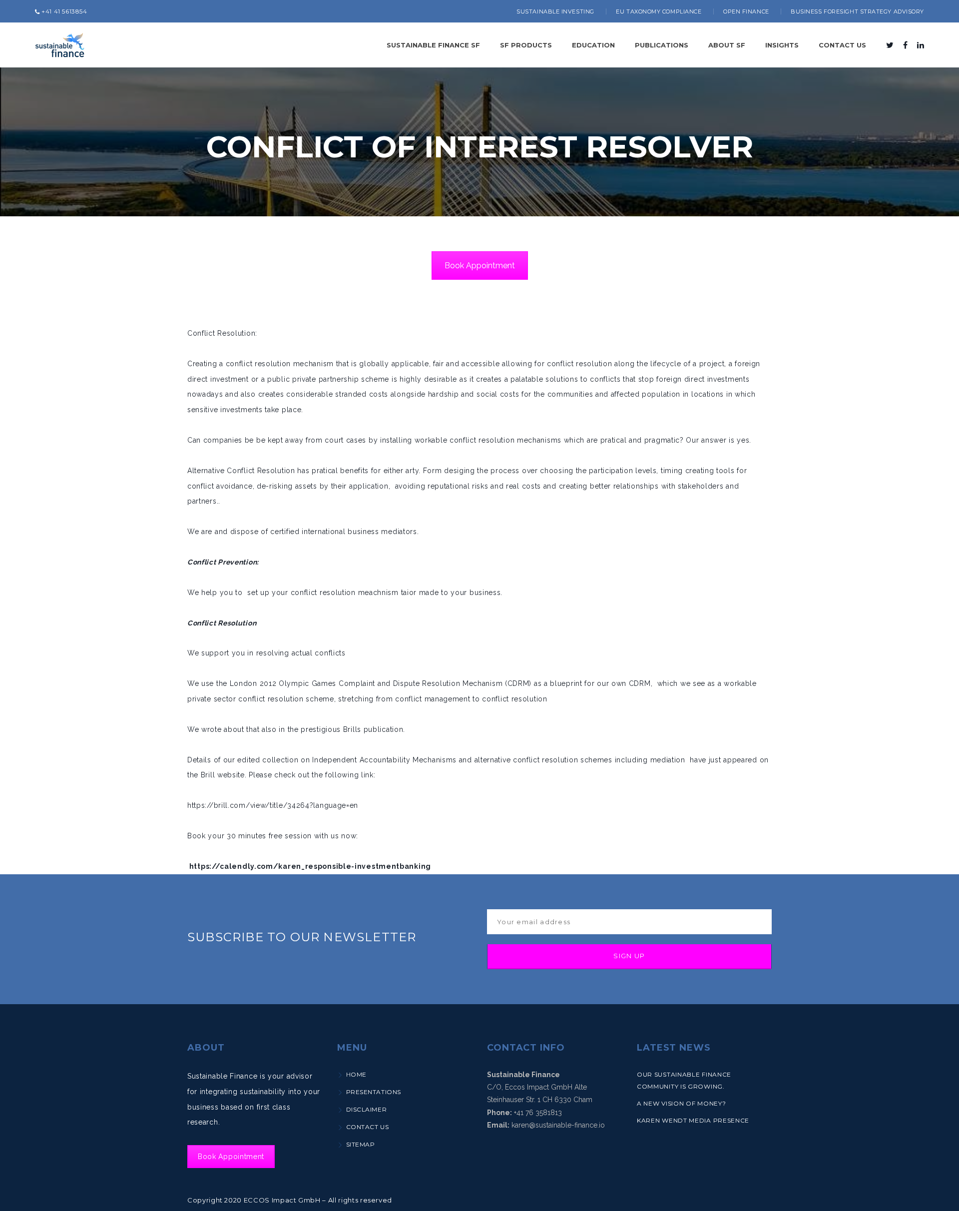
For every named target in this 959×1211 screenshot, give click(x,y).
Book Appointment (480, 265)
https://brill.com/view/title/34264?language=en (272, 805)
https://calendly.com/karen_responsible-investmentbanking (310, 866)
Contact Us (367, 1127)
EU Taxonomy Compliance (658, 11)
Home (356, 1074)
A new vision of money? (681, 1103)
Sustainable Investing (555, 11)
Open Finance (746, 11)
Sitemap (360, 1144)
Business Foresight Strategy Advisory (857, 11)
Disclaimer (366, 1109)
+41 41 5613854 (63, 11)
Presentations (373, 1092)
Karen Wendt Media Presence (693, 1120)
